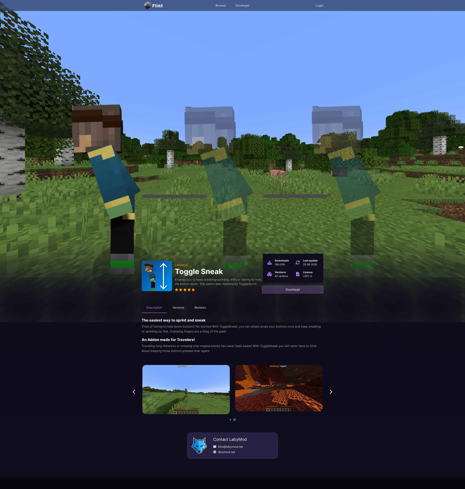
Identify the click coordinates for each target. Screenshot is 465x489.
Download (293, 289)
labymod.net (226, 452)
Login (319, 5)
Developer (242, 5)
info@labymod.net (230, 446)
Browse (221, 5)
